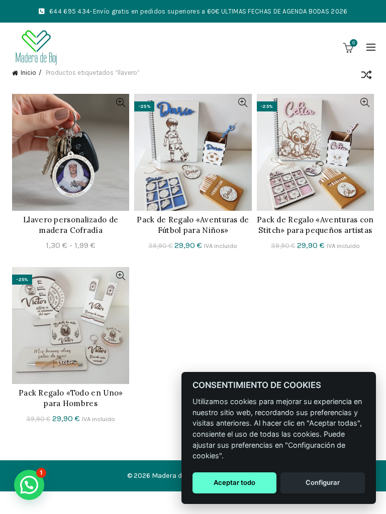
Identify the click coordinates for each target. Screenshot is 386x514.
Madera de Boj (175, 475)
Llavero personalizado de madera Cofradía (70, 225)
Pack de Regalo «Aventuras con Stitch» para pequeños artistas (315, 225)
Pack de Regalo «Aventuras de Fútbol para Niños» (193, 225)
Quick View (120, 102)
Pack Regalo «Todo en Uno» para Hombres (71, 398)
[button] (29, 485)
